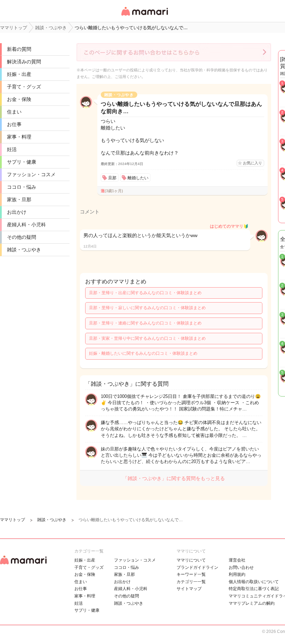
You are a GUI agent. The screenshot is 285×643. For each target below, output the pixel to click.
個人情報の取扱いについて (254, 581)
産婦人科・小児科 (26, 224)
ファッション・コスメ (31, 174)
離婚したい (138, 177)
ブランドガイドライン (197, 567)
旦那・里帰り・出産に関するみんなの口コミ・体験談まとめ (145, 292)
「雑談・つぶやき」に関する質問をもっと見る (174, 478)
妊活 (12, 149)
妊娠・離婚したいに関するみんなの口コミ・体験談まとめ (143, 353)
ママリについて (191, 560)
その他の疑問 (21, 237)
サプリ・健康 (21, 162)
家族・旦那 (19, 199)
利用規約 (237, 574)
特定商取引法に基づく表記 (254, 588)
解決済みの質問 (24, 61)
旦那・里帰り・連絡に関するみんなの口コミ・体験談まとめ (145, 323)
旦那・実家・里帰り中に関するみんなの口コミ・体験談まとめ (147, 338)
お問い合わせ (241, 567)
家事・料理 (19, 137)
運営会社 (237, 560)
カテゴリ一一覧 (191, 581)
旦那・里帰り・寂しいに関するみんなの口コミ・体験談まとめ (147, 307)
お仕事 (14, 124)
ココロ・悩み (21, 187)
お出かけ (16, 212)
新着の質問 (19, 49)
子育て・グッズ (24, 86)
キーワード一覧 (191, 574)
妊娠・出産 (19, 74)
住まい (14, 112)
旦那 (112, 177)
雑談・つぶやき (24, 249)
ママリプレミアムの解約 (252, 603)
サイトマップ (189, 588)
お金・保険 (19, 99)
